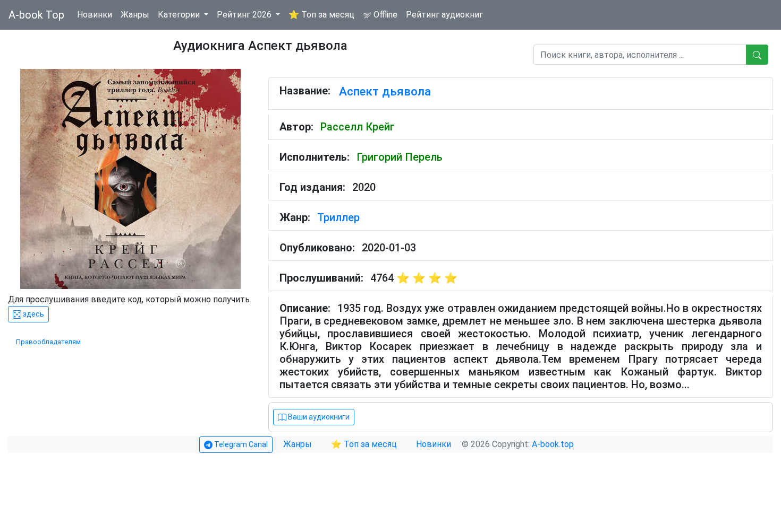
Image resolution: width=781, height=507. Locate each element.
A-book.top (553, 444)
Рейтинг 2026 (245, 15)
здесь (32, 314)
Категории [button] (180, 15)
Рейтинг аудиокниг (444, 15)
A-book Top (36, 14)
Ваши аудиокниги (318, 417)
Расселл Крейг (357, 126)
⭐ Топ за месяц (321, 15)
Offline (384, 15)
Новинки (94, 15)
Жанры (135, 15)
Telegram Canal (240, 444)
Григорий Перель (399, 157)
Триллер (338, 217)
